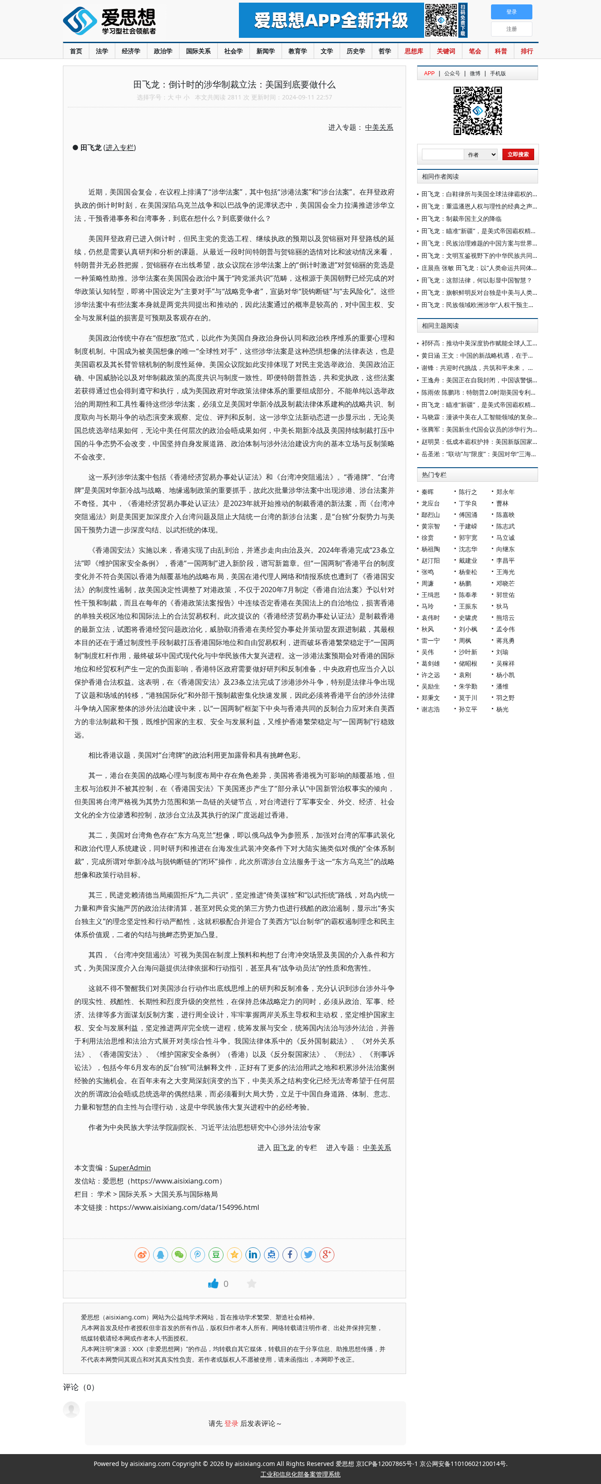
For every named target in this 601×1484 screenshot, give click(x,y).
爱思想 (133, 22)
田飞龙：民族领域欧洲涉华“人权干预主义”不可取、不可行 (500, 304)
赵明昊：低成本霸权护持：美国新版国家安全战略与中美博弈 (504, 441)
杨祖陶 (430, 549)
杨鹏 (465, 583)
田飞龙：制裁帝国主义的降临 (461, 218)
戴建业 (468, 560)
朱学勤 (468, 686)
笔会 (475, 51)
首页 (76, 51)
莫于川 (468, 697)
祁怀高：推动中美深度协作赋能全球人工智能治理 (489, 343)
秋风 (427, 629)
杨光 (502, 709)
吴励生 (430, 686)
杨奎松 (468, 572)
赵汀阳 (430, 560)
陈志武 (505, 526)
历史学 (356, 51)
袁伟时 (430, 617)
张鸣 (427, 572)
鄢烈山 (430, 514)
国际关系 (198, 51)
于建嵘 (468, 526)
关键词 (446, 51)
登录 (231, 1423)
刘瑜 (502, 652)
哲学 (385, 51)
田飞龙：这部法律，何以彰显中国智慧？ (476, 280)
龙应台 (430, 503)
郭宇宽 (468, 537)
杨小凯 (505, 675)
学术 (104, 1194)
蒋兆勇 (505, 640)
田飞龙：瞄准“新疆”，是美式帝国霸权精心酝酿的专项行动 (500, 231)
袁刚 (465, 675)
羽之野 (505, 697)
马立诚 (505, 537)
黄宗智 (430, 526)
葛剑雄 (430, 663)
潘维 (502, 686)
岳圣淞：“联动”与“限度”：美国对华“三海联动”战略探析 (495, 454)
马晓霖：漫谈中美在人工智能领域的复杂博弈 (483, 417)
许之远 (430, 675)
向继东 (505, 549)
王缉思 (430, 594)
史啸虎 (468, 617)
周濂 (427, 583)
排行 (527, 51)
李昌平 (505, 560)
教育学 (298, 51)
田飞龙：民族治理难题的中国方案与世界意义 (483, 243)
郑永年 (505, 491)
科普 (501, 51)
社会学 (233, 51)
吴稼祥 (505, 663)
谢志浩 (430, 709)
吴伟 (427, 652)
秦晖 (427, 491)
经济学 (131, 51)
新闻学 (266, 51)
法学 (102, 51)
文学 (327, 51)
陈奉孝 (468, 594)
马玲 (427, 606)
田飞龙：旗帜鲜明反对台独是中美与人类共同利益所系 (495, 292)
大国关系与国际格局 (186, 1194)
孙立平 (468, 709)
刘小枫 (468, 629)
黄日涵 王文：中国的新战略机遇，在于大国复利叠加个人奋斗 (505, 355)
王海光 (505, 572)
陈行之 (468, 491)
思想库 (414, 51)
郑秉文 (430, 697)
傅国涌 (468, 514)
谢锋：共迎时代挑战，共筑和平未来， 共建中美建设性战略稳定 (508, 367)
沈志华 (468, 549)
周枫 (465, 640)
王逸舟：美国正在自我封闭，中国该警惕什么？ (486, 380)
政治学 (163, 51)
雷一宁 (430, 640)
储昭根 (468, 663)
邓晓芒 (505, 583)
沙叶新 (468, 652)
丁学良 (468, 503)
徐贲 (427, 537)
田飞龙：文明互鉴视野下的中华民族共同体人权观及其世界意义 (507, 255)
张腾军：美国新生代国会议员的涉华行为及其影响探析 (495, 429)
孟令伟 (505, 629)
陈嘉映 (505, 514)
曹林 (502, 503)
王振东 (468, 606)
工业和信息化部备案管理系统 (300, 1474)
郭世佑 (505, 594)
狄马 (502, 606)
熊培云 (505, 617)
